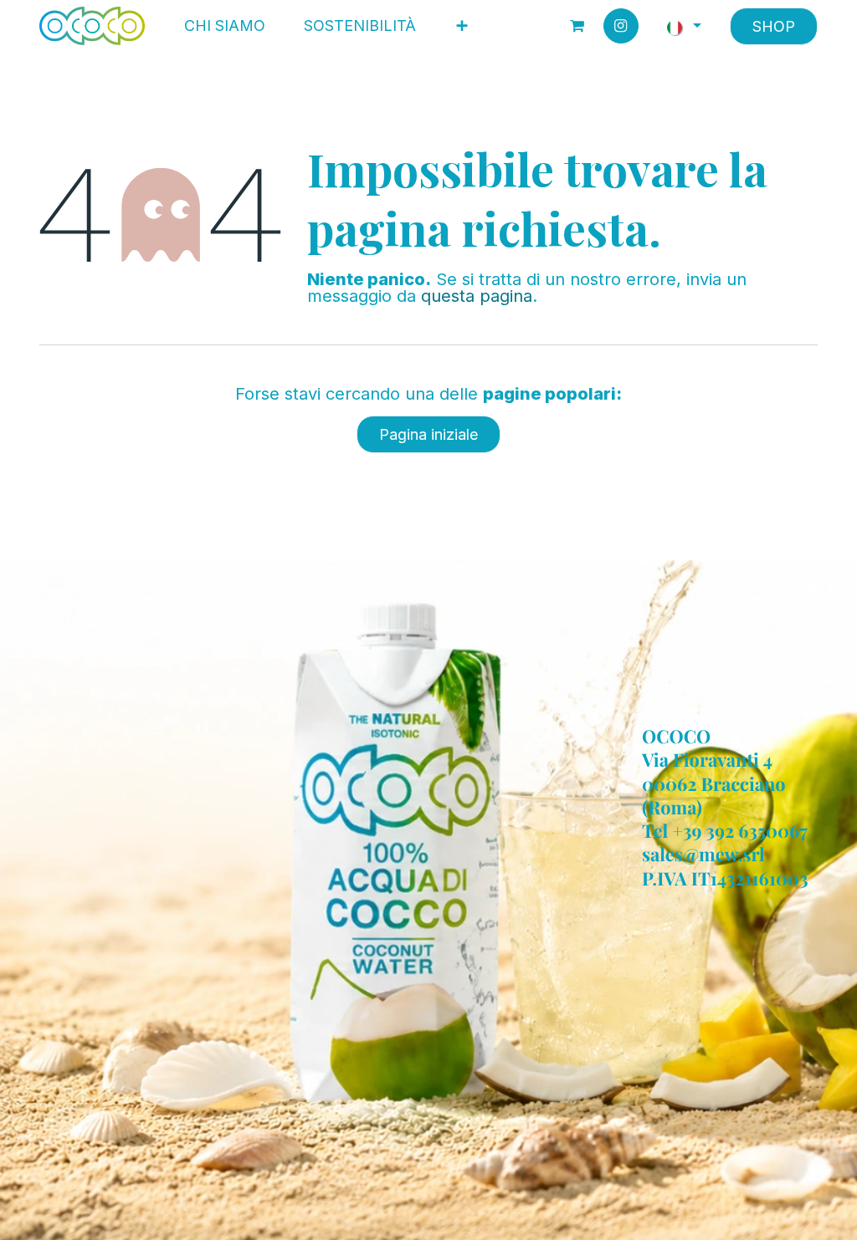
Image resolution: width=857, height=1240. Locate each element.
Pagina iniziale (428, 434)
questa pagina (476, 296)
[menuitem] (224, 26)
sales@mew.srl (703, 854)
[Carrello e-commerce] (577, 26)
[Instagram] (621, 25)
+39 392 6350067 (740, 831)
